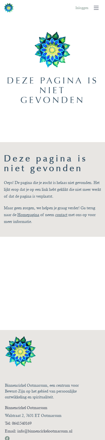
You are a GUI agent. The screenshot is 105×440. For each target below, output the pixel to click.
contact (61, 214)
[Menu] (96, 8)
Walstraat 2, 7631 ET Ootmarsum (33, 415)
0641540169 (22, 423)
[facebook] (7, 438)
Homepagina (28, 214)
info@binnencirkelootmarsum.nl (44, 431)
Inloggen (81, 8)
